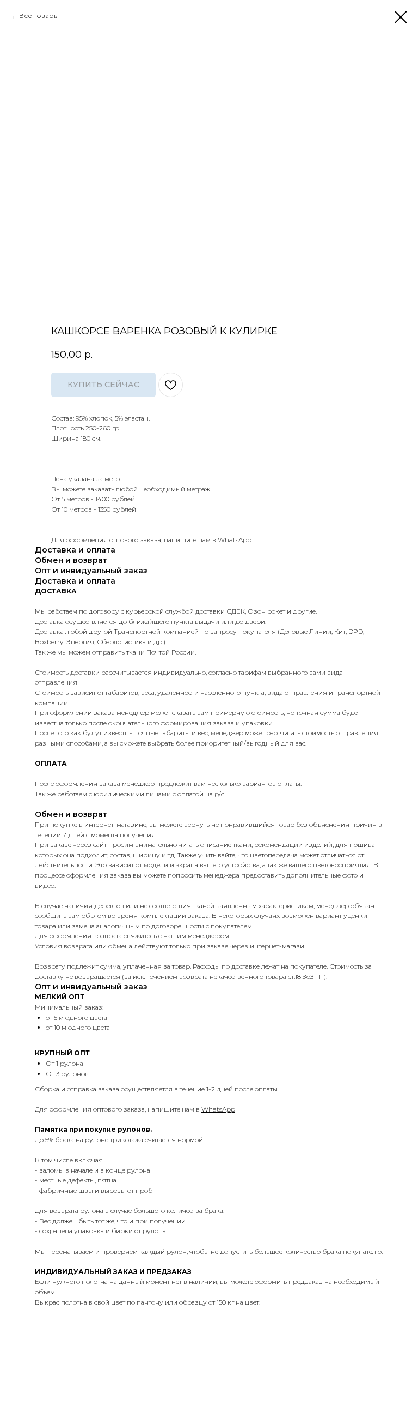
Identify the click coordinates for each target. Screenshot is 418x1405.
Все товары (39, 15)
